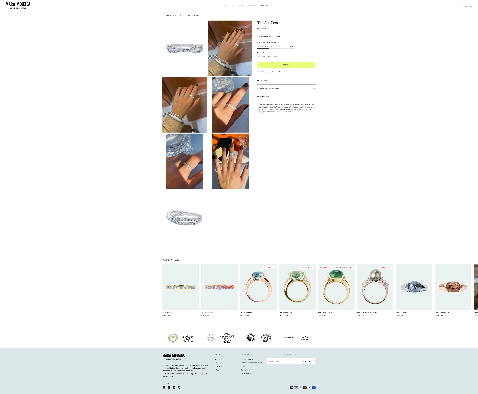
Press (217, 363)
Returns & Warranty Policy (251, 363)
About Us (218, 359)
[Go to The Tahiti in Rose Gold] (375, 287)
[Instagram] (163, 387)
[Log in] (465, 6)
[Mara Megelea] (173, 356)
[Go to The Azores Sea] (414, 287)
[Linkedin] (173, 387)
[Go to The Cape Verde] (336, 287)
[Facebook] (168, 387)
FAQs (217, 370)
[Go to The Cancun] (180, 287)
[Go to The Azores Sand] (453, 287)
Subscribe (308, 361)
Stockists (218, 366)
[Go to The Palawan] (219, 287)
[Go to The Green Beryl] (297, 287)
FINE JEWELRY (237, 6)
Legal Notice (246, 373)
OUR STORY (252, 6)
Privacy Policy (246, 366)
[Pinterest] (178, 387)
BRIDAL (224, 6)
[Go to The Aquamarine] (258, 287)
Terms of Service (247, 370)
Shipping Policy (247, 359)
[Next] (314, 257)
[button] (460, 6)
